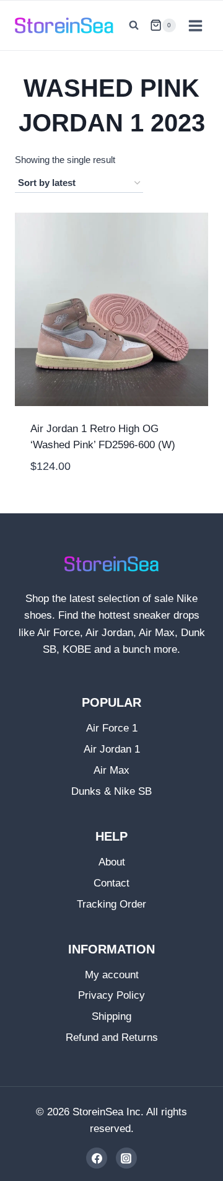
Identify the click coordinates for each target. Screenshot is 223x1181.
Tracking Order (111, 904)
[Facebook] (96, 1158)
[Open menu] (195, 25)
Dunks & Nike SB (111, 791)
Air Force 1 (112, 728)
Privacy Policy (111, 995)
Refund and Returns (112, 1037)
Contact (111, 883)
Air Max (111, 770)
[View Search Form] (134, 25)
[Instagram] (126, 1158)
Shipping (111, 1016)
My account (112, 975)
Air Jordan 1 (112, 749)
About (111, 862)
